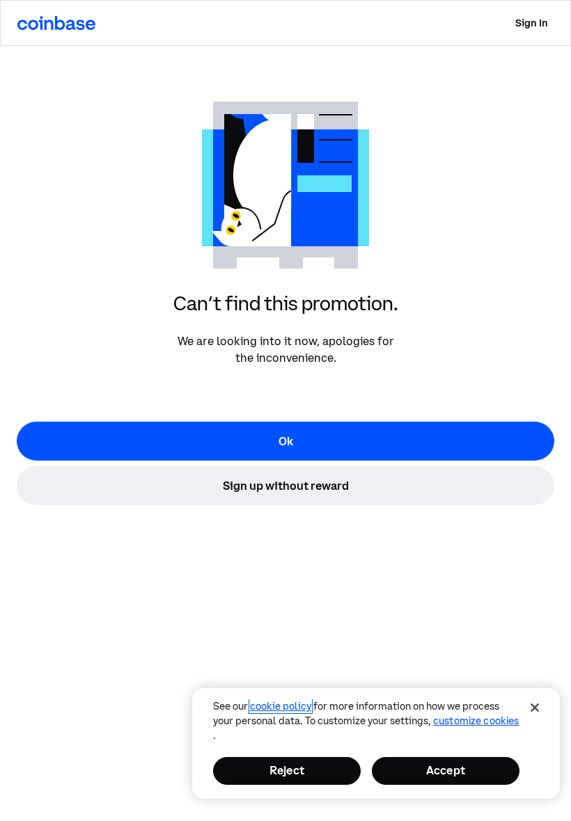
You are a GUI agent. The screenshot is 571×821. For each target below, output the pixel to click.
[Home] (56, 23)
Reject (286, 770)
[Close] (534, 707)
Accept (445, 770)
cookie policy (280, 706)
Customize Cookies (476, 721)
